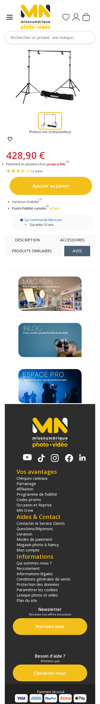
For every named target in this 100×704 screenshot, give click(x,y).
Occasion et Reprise (34, 504)
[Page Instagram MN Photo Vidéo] (55, 458)
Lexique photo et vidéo (37, 595)
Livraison (24, 534)
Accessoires (72, 239)
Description (27, 239)
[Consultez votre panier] (86, 17)
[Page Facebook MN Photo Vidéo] (69, 458)
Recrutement (28, 568)
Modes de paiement (34, 539)
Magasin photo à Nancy (38, 544)
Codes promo (29, 499)
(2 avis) (36, 171)
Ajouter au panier (51, 186)
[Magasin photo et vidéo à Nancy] (50, 294)
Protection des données (38, 584)
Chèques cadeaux (32, 478)
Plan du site (27, 600)
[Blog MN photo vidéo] (50, 340)
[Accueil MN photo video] (35, 18)
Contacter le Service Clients (41, 523)
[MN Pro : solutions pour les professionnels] (50, 386)
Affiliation (25, 488)
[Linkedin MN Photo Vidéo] (82, 458)
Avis (77, 251)
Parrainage (26, 483)
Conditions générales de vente (43, 579)
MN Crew (25, 510)
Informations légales (35, 573)
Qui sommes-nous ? (34, 563)
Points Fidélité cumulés (29, 208)
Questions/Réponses (35, 528)
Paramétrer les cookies (37, 589)
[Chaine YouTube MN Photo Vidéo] (27, 457)
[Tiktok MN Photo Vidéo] (41, 458)
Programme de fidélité (37, 494)
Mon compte (28, 550)
